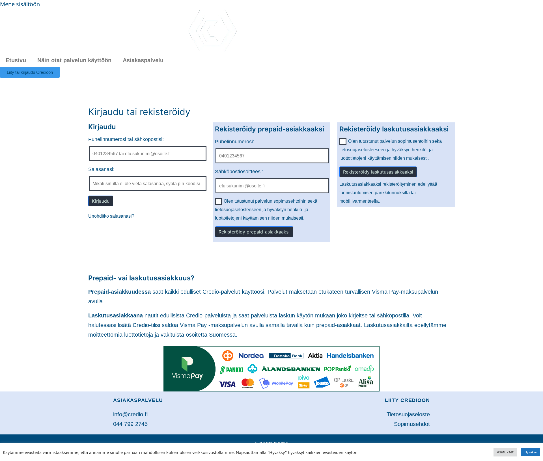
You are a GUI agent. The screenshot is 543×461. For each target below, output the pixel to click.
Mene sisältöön (20, 4)
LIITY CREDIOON (407, 400)
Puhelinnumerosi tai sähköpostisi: (126, 139)
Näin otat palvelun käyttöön (74, 60)
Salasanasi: (101, 169)
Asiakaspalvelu (143, 60)
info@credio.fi (130, 414)
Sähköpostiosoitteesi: (239, 171)
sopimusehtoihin (290, 201)
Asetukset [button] (505, 451)
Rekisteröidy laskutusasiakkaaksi (378, 172)
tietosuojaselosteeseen (238, 209)
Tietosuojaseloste (408, 414)
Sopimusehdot (412, 424)
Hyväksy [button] (531, 452)
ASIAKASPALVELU (138, 400)
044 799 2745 (130, 424)
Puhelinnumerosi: (234, 141)
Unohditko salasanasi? (111, 216)
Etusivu (16, 60)
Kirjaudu (100, 201)
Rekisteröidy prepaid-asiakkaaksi (254, 232)
